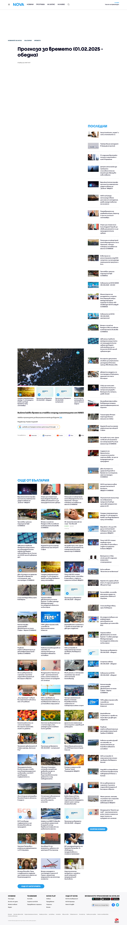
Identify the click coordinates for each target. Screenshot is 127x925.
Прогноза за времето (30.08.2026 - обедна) (72, 598)
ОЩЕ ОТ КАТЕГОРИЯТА (31, 886)
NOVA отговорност (71, 898)
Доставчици (51, 914)
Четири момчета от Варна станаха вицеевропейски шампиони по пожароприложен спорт (74, 701)
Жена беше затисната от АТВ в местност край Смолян (73, 748)
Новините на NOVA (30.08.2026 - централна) (107, 316)
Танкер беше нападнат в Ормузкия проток (109, 145)
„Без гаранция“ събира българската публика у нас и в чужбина (27, 699)
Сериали (49, 904)
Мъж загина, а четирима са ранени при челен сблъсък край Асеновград (74, 675)
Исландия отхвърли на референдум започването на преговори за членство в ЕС (109, 621)
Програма (40, 4)
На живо (61, 4)
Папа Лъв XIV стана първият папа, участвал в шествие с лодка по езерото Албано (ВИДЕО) (73, 577)
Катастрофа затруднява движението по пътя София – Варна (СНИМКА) (27, 627)
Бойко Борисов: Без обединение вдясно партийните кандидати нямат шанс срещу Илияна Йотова (74, 799)
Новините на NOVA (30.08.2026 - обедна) (108, 674)
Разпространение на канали (31, 914)
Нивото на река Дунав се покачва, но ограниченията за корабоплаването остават (50, 651)
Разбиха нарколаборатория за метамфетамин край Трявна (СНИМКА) (26, 650)
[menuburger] (9, 4)
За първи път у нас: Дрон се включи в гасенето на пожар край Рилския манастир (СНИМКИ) (73, 548)
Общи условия (65, 914)
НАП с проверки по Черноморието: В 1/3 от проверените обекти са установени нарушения (50, 700)
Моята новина (12, 904)
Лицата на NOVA (32, 901)
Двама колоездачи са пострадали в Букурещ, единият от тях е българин (109, 375)
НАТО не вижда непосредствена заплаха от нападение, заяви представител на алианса (109, 200)
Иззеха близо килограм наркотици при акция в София (50, 547)
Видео (10, 907)
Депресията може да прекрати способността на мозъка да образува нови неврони (108, 171)
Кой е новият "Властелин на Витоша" (109, 570)
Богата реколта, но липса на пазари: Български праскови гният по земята (25, 725)
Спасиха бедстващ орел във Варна (27, 598)
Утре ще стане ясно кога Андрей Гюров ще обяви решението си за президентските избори (50, 499)
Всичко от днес (13, 901)
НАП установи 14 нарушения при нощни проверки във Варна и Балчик (72, 650)
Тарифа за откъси (43, 914)
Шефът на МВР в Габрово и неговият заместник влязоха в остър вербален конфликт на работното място (50, 825)
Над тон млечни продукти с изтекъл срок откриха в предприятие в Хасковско (72, 875)
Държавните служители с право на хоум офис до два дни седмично (74, 626)
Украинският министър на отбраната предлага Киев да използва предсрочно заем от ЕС (109, 502)
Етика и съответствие (103, 914)
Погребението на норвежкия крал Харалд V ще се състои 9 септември (109, 214)
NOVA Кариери (70, 901)
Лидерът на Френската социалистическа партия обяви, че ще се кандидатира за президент (109, 456)
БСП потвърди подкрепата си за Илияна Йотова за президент (25, 824)
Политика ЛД (82, 914)
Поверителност (74, 914)
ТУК (60, 417)
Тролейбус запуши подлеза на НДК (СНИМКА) (25, 523)
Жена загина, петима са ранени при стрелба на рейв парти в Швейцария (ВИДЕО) (109, 799)
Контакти (58, 914)
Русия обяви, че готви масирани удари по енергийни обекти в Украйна (108, 595)
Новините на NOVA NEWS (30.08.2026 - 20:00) (109, 284)
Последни (11, 898)
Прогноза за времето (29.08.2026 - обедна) (72, 822)
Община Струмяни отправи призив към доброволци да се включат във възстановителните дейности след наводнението (49, 772)
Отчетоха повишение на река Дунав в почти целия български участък (50, 799)
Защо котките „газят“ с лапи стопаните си (109, 133)
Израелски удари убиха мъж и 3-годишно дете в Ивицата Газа (109, 583)
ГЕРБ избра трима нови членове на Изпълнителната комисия (50, 627)
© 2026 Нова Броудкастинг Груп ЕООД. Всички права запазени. (22, 920)
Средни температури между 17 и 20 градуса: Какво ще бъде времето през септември (50, 577)
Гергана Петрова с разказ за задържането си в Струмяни (27, 848)
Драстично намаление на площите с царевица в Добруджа (74, 724)
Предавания (50, 901)
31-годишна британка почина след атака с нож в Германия (108, 157)
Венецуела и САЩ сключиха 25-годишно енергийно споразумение (108, 559)
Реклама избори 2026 (18, 914)
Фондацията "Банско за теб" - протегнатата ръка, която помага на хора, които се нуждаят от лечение (50, 676)
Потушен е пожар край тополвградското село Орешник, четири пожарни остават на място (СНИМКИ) (73, 500)
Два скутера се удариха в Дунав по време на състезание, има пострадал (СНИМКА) (27, 577)
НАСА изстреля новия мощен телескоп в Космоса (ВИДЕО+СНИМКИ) (108, 487)
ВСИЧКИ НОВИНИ (97, 829)
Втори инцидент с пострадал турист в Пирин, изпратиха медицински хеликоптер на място (50, 875)
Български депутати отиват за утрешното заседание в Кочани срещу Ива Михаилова (109, 362)
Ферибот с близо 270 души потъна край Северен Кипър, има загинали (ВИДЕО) (108, 530)
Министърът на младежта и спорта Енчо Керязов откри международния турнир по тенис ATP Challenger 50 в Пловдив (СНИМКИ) (109, 300)
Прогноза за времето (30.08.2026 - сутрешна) (50, 747)
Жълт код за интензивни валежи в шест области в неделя (27, 798)
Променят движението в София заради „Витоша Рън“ (27, 748)
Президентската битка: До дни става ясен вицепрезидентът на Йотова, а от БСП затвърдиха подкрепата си (27, 772)
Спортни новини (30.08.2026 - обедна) (108, 663)
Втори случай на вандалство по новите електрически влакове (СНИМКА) (50, 524)
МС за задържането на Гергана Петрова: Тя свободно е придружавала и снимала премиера (73, 850)
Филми (48, 907)
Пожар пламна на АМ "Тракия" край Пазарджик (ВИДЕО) (72, 769)
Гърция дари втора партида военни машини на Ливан (107, 417)
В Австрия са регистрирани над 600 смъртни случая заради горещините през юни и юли (109, 260)
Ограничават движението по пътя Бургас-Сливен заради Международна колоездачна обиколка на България (50, 602)
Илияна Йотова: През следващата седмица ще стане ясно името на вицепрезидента (27, 874)
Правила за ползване (91, 914)
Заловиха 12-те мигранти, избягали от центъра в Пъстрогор (50, 848)
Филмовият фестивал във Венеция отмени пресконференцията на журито (109, 404)
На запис (51, 4)
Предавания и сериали (34, 904)
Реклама (10, 914)
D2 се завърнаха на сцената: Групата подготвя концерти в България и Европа (26, 675)
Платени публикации (12, 916)
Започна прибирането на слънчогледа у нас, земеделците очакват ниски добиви (50, 725)
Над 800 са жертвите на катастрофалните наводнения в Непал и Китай (109, 772)
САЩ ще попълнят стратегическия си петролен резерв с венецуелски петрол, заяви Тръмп (108, 390)
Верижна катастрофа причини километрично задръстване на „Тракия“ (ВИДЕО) (26, 499)
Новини (30, 4)
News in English (69, 904)
